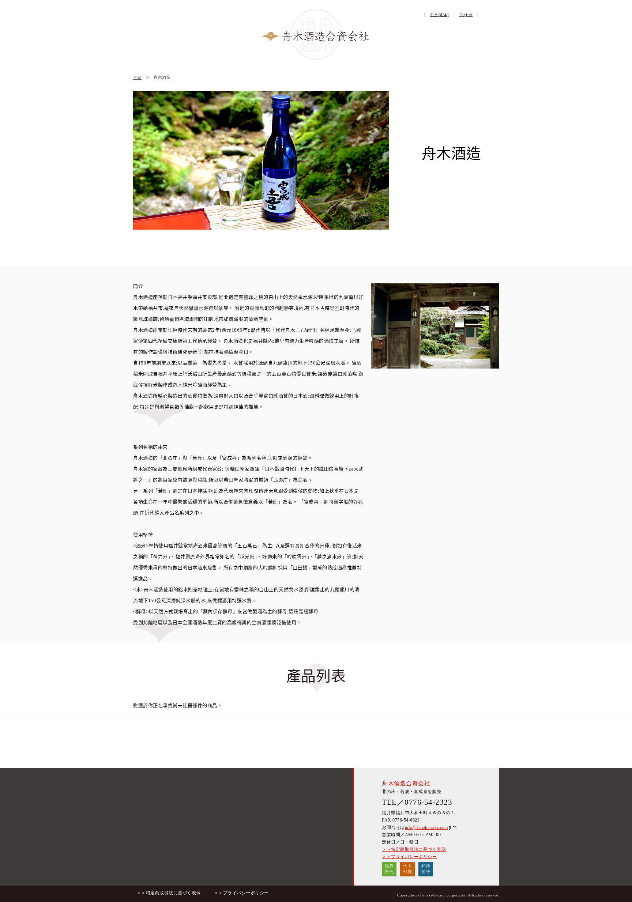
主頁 (137, 77)
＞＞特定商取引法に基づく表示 (414, 849)
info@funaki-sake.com (426, 827)
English (466, 15)
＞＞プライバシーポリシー (409, 856)
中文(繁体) (439, 15)
